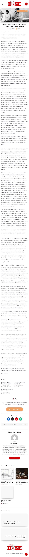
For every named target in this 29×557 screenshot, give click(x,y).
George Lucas (12, 402)
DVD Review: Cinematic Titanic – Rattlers (7, 390)
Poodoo (4, 449)
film (8, 402)
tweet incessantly (21, 451)
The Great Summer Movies (18, 404)
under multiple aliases (8, 452)
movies (9, 404)
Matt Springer (13, 443)
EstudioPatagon (19, 553)
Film (15, 399)
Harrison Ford (19, 402)
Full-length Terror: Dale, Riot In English (6, 383)
